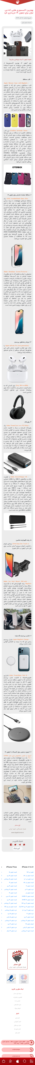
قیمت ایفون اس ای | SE (10, 907)
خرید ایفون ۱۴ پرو (12, 924)
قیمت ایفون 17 (30, 886)
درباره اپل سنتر (17, 993)
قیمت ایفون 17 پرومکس (27, 920)
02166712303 (16, 1056)
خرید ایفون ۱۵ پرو (12, 913)
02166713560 (16, 1050)
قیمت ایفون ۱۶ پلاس (28, 927)
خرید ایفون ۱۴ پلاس (12, 927)
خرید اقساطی (17, 1005)
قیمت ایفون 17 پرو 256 (27, 903)
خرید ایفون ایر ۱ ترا (29, 879)
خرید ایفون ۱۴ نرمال (12, 931)
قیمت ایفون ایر (30, 893)
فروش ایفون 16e (29, 924)
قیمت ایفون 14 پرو (12, 886)
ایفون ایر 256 (30, 872)
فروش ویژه (17, 1008)
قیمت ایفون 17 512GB (28, 900)
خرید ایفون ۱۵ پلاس (12, 917)
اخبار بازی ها (17, 1029)
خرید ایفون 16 (30, 913)
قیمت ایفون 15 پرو (12, 875)
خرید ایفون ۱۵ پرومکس (11, 910)
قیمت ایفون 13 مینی (11, 896)
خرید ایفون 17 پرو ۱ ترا (28, 910)
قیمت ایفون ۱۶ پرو (29, 917)
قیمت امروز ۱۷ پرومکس (27, 931)
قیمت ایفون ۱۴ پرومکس (10, 889)
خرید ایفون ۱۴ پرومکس (11, 920)
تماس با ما (17, 1001)
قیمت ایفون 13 (13, 893)
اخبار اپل (17, 1018)
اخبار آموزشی (17, 1022)
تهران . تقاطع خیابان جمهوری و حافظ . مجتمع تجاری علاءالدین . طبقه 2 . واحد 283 (15, 1042)
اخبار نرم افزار (17, 1025)
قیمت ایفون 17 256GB (28, 896)
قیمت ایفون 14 (13, 882)
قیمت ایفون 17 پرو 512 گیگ (26, 907)
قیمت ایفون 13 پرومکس (10, 903)
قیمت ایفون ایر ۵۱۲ (29, 875)
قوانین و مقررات (17, 997)
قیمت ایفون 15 (13, 872)
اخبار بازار (17, 1033)
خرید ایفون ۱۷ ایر (29, 889)
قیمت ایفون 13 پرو (12, 900)
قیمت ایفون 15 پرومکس (10, 879)
